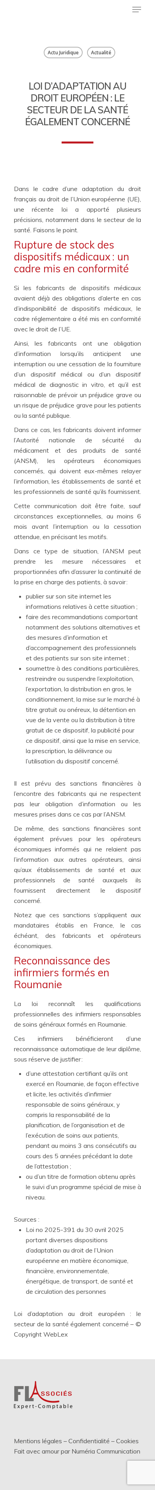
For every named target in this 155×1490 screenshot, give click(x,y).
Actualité (101, 52)
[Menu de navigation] (136, 9)
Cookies (127, 1441)
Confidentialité (89, 1441)
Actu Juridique (63, 52)
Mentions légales (38, 1441)
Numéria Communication (106, 1451)
